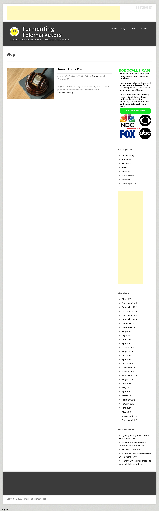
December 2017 (129, 323)
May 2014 (126, 411)
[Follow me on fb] (137, 7)
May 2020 (126, 299)
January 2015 (128, 403)
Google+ (4, 509)
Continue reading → (66, 92)
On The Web (128, 175)
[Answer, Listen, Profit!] (30, 98)
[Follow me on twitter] (142, 7)
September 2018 (129, 319)
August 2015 (127, 379)
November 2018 (129, 315)
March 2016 (127, 363)
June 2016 (126, 355)
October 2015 (128, 371)
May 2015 (126, 387)
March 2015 (127, 395)
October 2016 (128, 347)
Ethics (144, 28)
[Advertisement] (63, 13)
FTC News (126, 163)
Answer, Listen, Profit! (71, 69)
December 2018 (129, 311)
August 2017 (127, 331)
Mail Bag (126, 171)
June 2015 (126, 383)
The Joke (125, 28)
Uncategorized (129, 183)
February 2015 (128, 399)
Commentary (128, 155)
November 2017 (129, 327)
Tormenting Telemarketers (42, 32)
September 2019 (129, 307)
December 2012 (129, 415)
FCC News (126, 159)
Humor (125, 167)
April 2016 (126, 359)
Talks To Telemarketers (94, 76)
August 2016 (127, 351)
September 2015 (129, 375)
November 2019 (129, 303)
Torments (126, 179)
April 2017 (126, 343)
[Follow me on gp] (146, 7)
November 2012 (129, 419)
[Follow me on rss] (150, 7)
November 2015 (129, 367)
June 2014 (126, 407)
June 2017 (126, 339)
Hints (135, 28)
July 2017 (126, 335)
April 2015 (126, 391)
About (114, 28)
